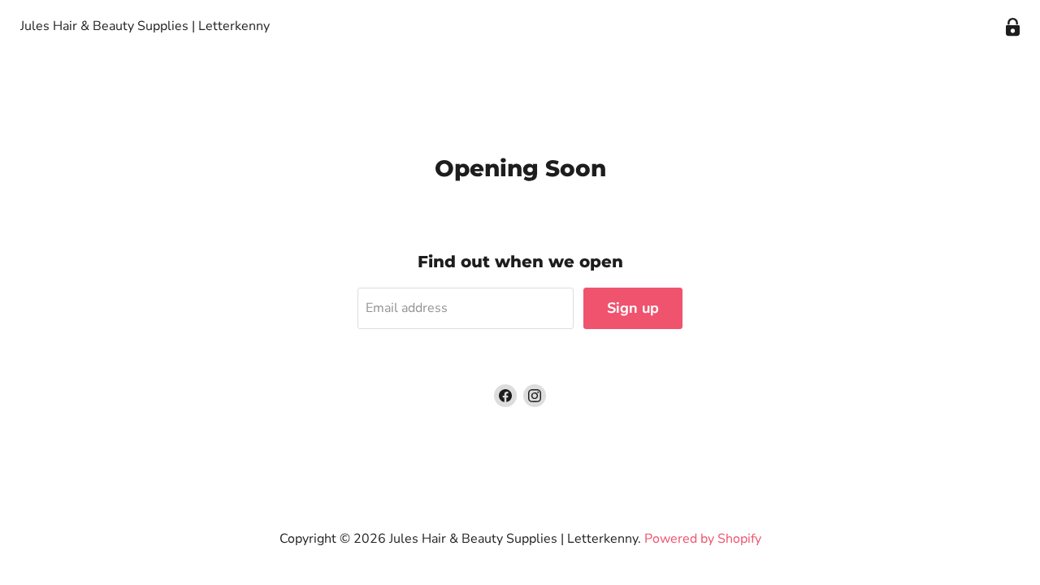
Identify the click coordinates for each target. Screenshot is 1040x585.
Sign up (633, 308)
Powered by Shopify (702, 539)
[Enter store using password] (1013, 27)
